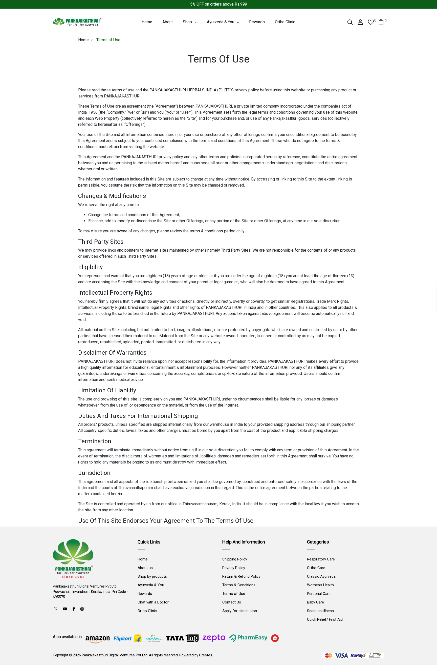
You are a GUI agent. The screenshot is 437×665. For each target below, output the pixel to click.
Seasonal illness (320, 611)
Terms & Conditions (238, 585)
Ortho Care (316, 568)
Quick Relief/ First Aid (325, 619)
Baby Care (315, 602)
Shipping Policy (234, 559)
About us (145, 568)
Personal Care (319, 593)
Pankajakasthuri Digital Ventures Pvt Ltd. (115, 655)
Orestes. (206, 655)
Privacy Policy (233, 568)
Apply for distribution (239, 611)
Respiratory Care (321, 559)
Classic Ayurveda (321, 576)
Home (83, 39)
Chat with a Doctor (153, 602)
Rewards (145, 593)
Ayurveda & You (151, 585)
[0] (371, 21)
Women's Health (320, 585)
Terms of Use (233, 593)
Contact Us (231, 602)
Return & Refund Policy (241, 576)
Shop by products (152, 576)
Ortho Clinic (147, 611)
